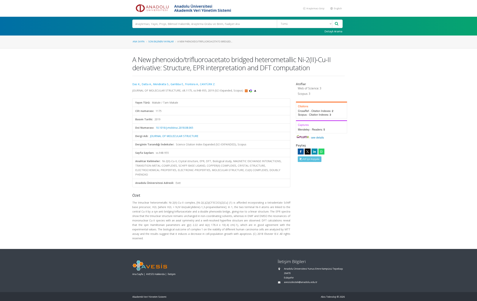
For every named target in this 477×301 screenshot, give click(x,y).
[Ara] (336, 24)
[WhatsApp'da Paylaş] (321, 151)
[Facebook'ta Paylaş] (301, 151)
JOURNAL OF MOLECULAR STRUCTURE (174, 136)
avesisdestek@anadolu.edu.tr (300, 282)
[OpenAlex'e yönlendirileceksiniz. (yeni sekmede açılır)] (255, 90)
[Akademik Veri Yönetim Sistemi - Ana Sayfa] (152, 8)
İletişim (172, 274)
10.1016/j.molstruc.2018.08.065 (174, 127)
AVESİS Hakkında (155, 274)
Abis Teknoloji (328, 296)
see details (317, 137)
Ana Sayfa (139, 41)
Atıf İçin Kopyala (310, 159)
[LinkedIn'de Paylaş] (315, 151)
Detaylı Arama (333, 31)
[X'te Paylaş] (308, 151)
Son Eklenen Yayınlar (161, 41)
